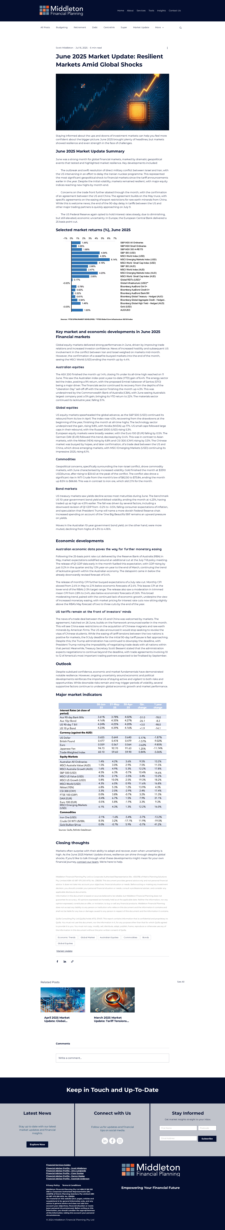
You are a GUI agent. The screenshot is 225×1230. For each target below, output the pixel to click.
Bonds (145, 937)
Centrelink (109, 27)
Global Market (88, 937)
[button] (180, 27)
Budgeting (62, 27)
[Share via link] (72, 961)
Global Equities (65, 943)
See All (180, 981)
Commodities (130, 937)
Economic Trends (66, 937)
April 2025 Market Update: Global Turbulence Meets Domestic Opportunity (60, 1019)
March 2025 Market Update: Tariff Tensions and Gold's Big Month (110, 1019)
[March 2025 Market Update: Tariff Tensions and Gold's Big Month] (112, 999)
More (158, 27)
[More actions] (167, 48)
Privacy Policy (53, 1185)
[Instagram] (120, 1141)
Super (124, 27)
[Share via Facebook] (57, 961)
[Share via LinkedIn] (64, 961)
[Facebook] (112, 1141)
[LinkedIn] (105, 1141)
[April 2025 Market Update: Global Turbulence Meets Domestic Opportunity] (63, 999)
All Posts (45, 27)
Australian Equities (109, 937)
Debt (95, 27)
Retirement (80, 27)
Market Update (141, 27)
